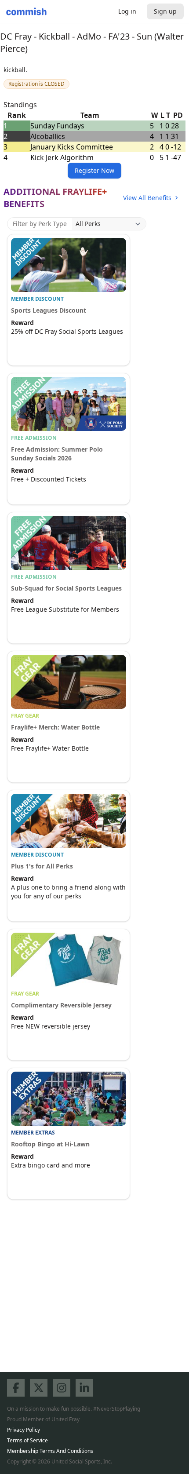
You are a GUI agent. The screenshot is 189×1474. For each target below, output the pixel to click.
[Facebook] (16, 1388)
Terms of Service (27, 1440)
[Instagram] (61, 1388)
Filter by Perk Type (40, 224)
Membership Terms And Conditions (50, 1451)
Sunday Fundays (57, 126)
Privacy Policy (23, 1430)
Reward (22, 322)
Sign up (165, 11)
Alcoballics (47, 136)
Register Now (94, 170)
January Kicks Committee (71, 147)
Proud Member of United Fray (43, 1419)
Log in (127, 11)
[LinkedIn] (84, 1388)
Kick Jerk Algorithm (62, 157)
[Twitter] (38, 1388)
